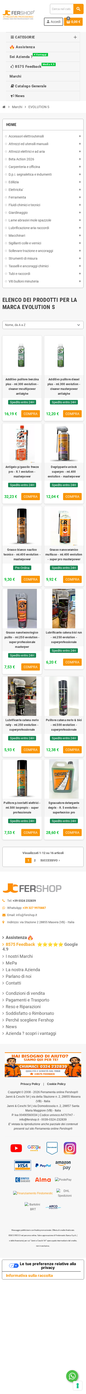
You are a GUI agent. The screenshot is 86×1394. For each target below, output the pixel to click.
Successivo (50, 860)
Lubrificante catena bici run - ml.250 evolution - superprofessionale (64, 637)
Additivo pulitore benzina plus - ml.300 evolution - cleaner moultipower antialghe (22, 386)
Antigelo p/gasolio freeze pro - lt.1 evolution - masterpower (22, 471)
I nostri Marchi (19, 956)
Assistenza (16, 937)
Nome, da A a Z (15, 325)
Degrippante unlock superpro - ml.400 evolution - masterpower (64, 471)
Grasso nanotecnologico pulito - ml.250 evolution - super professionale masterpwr (22, 640)
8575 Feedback (21, 944)
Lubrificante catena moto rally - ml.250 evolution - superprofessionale (22, 724)
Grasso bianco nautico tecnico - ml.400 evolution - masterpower (22, 554)
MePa (11, 962)
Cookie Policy (56, 1084)
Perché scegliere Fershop (30, 1019)
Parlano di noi (18, 976)
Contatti (13, 982)
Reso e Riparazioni (23, 1006)
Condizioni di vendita (25, 993)
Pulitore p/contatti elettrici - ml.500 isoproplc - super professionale (22, 807)
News (11, 1026)
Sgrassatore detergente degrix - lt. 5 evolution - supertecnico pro (64, 807)
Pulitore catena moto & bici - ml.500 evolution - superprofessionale (64, 724)
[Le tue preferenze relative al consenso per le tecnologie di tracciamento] (77, 1385)
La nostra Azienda (23, 969)
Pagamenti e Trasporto (27, 999)
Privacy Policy (30, 1084)
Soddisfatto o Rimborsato (30, 1013)
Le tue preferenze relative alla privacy (48, 1265)
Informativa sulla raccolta (29, 1275)
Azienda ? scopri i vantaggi (31, 1033)
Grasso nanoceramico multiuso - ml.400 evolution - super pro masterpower (63, 554)
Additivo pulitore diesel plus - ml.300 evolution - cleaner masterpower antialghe (64, 386)
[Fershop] (18, 14)
